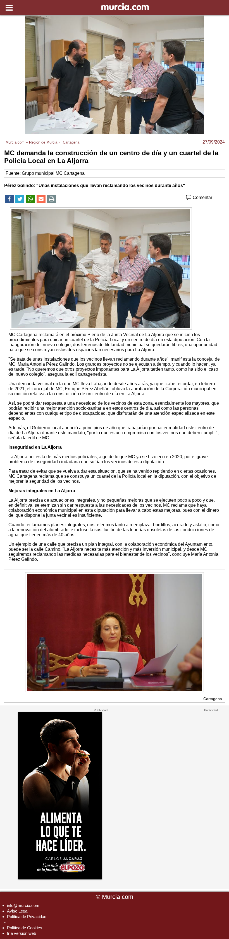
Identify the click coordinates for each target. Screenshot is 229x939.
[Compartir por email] (41, 199)
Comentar (202, 197)
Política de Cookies (24, 927)
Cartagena (212, 699)
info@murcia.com (23, 905)
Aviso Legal (17, 911)
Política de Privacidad (26, 916)
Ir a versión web (21, 933)
